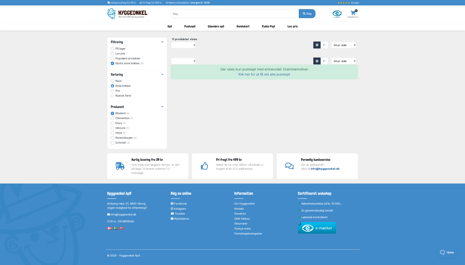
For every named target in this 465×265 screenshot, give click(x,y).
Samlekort (243, 26)
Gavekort (240, 213)
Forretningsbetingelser (248, 233)
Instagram (179, 208)
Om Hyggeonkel (244, 203)
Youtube (179, 213)
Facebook (180, 203)
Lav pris (293, 26)
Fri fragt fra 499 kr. (152, 2)
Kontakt (239, 208)
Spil (169, 26)
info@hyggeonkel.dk (325, 168)
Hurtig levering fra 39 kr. (123, 2)
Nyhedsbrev (181, 218)
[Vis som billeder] (317, 45)
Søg (309, 13)
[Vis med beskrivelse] (324, 45)
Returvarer (240, 223)
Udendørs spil (216, 26)
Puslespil (189, 26)
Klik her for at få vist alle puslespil (264, 74)
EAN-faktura (242, 218)
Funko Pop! (268, 26)
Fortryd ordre (242, 228)
